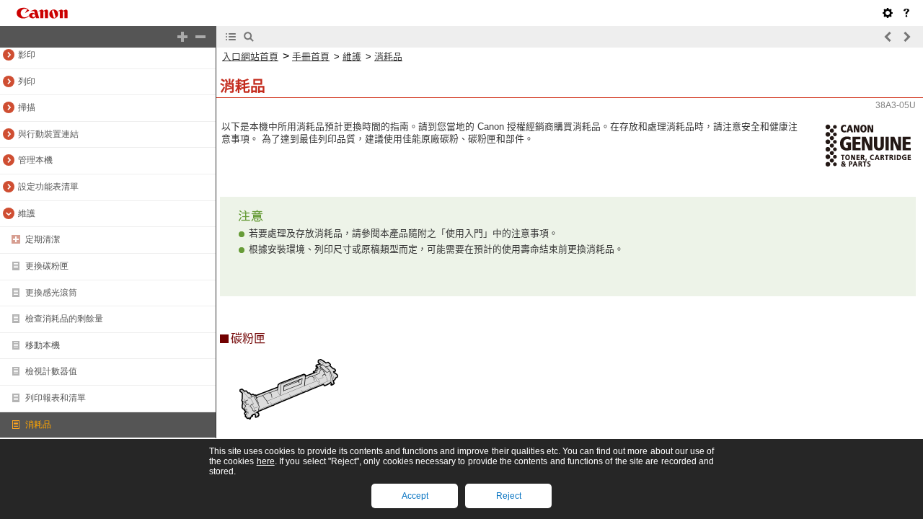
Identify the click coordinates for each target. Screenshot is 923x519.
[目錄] (231, 37)
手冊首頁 (311, 56)
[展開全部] (182, 37)
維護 (352, 56)
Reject (508, 496)
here (266, 461)
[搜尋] (249, 37)
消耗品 (388, 56)
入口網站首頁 (250, 56)
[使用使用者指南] (906, 13)
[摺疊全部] (200, 37)
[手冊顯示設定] (888, 13)
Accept (415, 496)
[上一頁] (888, 37)
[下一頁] (906, 37)
